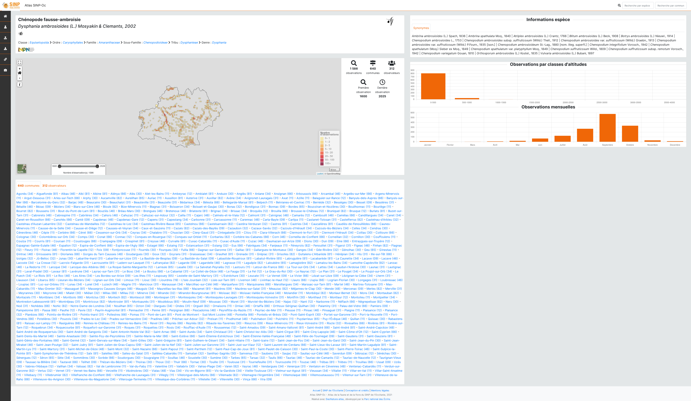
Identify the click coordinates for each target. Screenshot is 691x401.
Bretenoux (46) (176, 211)
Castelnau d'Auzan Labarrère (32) (39, 224)
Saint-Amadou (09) (253, 327)
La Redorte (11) (35, 267)
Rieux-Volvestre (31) (310, 323)
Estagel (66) (155, 245)
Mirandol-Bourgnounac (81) (197, 293)
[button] (19, 73)
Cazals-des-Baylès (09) (209, 228)
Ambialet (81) (204, 193)
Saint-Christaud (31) (219, 332)
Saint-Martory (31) (52, 349)
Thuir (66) (180, 362)
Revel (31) (157, 323)
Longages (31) (367, 280)
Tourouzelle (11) (286, 362)
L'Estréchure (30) (233, 275)
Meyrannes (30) (29, 293)
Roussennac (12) (225, 327)
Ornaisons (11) (222, 306)
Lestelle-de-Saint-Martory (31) (197, 275)
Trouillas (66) (364, 362)
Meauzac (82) (278, 288)
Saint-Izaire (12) (264, 340)
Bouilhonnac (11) (359, 206)
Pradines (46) (160, 319)
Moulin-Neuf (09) (194, 301)
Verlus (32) (45, 370)
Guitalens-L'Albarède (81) (315, 254)
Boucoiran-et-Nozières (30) (326, 206)
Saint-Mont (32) (118, 349)
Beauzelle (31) (167, 202)
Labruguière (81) (296, 258)
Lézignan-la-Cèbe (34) (357, 275)
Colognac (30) (26, 237)
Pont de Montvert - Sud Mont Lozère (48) (203, 314)
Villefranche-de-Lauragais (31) (135, 375)
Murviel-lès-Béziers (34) (264, 301)
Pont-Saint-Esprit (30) (306, 314)
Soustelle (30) (197, 357)
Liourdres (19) (168, 280)
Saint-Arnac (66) (164, 332)
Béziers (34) (62, 206)
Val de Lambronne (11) (111, 366)
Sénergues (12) (26, 357)
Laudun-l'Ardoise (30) (351, 267)
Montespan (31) (164, 297)
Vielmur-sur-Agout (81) (291, 370)
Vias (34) (175, 370)
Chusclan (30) (179, 232)
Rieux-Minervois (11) (279, 323)
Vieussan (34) (319, 370)
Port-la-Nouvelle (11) (374, 314)
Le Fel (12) (255, 271)
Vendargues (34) (272, 366)
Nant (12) (307, 301)
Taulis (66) (275, 357)
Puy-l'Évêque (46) (335, 319)
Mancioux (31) (149, 284)
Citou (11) (250, 232)
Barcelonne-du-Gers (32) (48, 202)
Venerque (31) (296, 366)
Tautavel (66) (69, 362)
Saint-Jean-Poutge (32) (52, 345)
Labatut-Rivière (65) (268, 258)
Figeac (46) (362, 245)
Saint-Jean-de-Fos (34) (294, 340)
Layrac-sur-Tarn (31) (105, 271)
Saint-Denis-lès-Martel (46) (35, 336)
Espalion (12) (68, 245)
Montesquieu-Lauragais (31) (224, 297)
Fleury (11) (32, 250)
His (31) (362, 254)
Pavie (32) (85, 310)
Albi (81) (84, 193)
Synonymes (421, 28)
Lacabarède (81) (322, 258)
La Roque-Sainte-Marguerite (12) (130, 267)
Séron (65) (47, 357)
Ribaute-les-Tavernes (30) (223, 323)
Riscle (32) (334, 323)
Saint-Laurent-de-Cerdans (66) (285, 345)
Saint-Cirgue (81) (288, 332)
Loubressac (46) (391, 280)
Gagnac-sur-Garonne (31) (215, 250)
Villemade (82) (228, 375)
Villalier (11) (339, 370)
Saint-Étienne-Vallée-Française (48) (267, 336)
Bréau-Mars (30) (129, 211)
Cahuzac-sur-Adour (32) (158, 215)
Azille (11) (303, 198)
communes (28, 185)
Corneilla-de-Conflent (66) (307, 237)
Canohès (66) (63, 219)
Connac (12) (123, 237)
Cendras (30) (379, 228)
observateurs (54, 185)
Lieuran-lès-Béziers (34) (74, 280)
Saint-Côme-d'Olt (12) (353, 332)
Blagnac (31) (158, 206)
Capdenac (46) (103, 219)
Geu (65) (370, 250)
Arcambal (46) (330, 193)
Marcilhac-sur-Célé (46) (202, 284)
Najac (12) (290, 301)
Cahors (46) (110, 215)
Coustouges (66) (85, 241)
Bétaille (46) (24, 206)
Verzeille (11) (114, 370)
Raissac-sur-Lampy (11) (40, 323)
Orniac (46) (242, 306)
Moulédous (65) (168, 301)
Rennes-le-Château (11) (99, 323)
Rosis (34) (173, 327)
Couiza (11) (23, 241)
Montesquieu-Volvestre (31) (265, 297)
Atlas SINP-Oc (35, 5)
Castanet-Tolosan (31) (322, 219)
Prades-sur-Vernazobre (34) (129, 319)
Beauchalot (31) (120, 202)
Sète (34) (63, 357)
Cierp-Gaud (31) (203, 232)
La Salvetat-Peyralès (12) (213, 267)
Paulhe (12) (67, 310)
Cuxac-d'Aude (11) (232, 241)
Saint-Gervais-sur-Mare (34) (108, 340)
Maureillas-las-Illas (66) (173, 288)
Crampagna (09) (111, 241)
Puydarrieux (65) (308, 319)
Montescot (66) (140, 297)
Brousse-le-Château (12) (307, 211)
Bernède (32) (322, 202)
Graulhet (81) (224, 254)
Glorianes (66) (70, 254)
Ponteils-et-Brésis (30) (272, 314)
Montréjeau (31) (69, 301)
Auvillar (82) (215, 198)
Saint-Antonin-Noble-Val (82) (130, 332)
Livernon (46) (247, 280)
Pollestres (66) (117, 314)
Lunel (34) (92, 284)
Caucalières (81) (322, 224)
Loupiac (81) (27, 284)
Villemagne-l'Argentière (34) (260, 375)
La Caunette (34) (347, 258)
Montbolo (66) (73, 297)
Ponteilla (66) (244, 314)
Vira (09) (266, 379)
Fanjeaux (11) (279, 245)
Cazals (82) (181, 228)
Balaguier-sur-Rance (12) (329, 198)
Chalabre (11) (158, 232)
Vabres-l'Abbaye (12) (39, 366)
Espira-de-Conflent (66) (96, 245)
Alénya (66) (118, 193)
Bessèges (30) (343, 202)
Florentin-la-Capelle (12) (77, 250)
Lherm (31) (383, 275)
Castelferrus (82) (351, 219)
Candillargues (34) (370, 215)
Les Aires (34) (82, 275)
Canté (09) (82, 219)
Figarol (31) (343, 245)
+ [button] (20, 68)
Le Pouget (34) (348, 271)
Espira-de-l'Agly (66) (130, 245)
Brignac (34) (219, 211)
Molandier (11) (293, 293)
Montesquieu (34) (190, 297)
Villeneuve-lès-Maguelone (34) (95, 379)
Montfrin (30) (296, 297)
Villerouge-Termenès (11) (135, 379)
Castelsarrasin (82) (220, 224)
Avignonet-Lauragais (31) (261, 198)
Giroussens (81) (46, 254)
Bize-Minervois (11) (134, 206)
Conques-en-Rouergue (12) (153, 237)
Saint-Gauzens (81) (380, 336)
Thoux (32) (162, 362)
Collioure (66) (385, 232)
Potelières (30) (47, 319)
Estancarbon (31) (197, 245)
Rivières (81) (376, 323)
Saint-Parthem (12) (199, 349)
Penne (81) (159, 310)
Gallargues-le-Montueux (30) (273, 250)
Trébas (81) (327, 362)
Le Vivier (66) (299, 275)
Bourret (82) (24, 211)
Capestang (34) (177, 219)
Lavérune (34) (79, 271)
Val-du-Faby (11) (140, 366)
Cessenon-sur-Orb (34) (111, 232)
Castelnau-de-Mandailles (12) (85, 224)
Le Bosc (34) (131, 271)
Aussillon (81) (174, 198)
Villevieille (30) (230, 379)
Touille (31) (216, 362)
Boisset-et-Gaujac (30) (208, 206)
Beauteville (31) (144, 202)
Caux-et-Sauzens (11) (156, 228)
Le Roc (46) (62, 275)
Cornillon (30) (360, 237)
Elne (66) (343, 241)
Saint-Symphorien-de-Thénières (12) (58, 353)
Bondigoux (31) (255, 206)
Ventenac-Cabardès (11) (365, 366)
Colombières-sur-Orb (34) (57, 237)
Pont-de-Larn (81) (160, 314)
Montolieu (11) (360, 297)
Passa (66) (49, 310)
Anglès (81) (244, 193)
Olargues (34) (163, 306)
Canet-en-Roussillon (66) (33, 219)
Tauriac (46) (294, 357)
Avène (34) (233, 198)
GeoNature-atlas (335, 399)
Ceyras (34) (138, 232)
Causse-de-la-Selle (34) (54, 228)
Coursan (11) (62, 241)
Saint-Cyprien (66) (384, 332)
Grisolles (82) (286, 254)
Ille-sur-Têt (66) (381, 254)
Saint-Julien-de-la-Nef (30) (163, 345)
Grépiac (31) (265, 254)
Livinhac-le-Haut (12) (274, 280)
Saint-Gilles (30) (141, 340)
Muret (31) (238, 301)
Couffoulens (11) (384, 237)
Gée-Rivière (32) (327, 250)
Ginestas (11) (388, 250)
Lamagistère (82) (301, 263)
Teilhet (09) (89, 362)
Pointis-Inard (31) (92, 314)
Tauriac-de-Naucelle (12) (359, 357)
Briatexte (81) (198, 211)
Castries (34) (299, 224)
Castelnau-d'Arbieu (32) (382, 219)
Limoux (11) (131, 280)
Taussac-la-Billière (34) (41, 362)
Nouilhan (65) (123, 306)
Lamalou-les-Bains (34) (331, 263)
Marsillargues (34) (286, 284)
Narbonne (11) (325, 301)
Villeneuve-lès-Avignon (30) (52, 379)
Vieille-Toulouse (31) (258, 370)
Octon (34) (143, 306)
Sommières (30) (84, 357)
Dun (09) (328, 241)
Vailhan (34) (65, 366)
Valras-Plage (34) (210, 366)
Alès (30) (135, 193)
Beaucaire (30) (97, 202)
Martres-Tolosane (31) (368, 284)
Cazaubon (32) (238, 228)
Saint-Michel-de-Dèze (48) (86, 349)
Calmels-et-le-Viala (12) (229, 215)
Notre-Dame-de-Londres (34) (91, 306)
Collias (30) (364, 232)
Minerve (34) (146, 293)
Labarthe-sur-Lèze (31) (121, 258)
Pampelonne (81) (27, 310)
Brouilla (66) (279, 211)
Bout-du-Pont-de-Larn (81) (76, 211)
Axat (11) (287, 198)
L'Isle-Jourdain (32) (194, 280)
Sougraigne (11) (154, 357)
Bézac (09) (43, 206)
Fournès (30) (147, 250)
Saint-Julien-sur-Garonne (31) (205, 345)
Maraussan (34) (172, 284)
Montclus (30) (95, 297)
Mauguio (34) (145, 288)
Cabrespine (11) (65, 215)
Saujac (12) (289, 353)
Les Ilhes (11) (142, 275)
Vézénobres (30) (137, 370)
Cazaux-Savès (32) (264, 228)
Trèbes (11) (345, 362)
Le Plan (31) (327, 271)
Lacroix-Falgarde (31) (74, 263)
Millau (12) (127, 293)
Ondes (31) (182, 306)
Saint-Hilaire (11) (239, 340)
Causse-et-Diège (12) (88, 228)
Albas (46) (68, 193)
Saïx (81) (92, 353)
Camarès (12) (301, 215)
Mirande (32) (166, 293)
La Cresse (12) (47, 263)
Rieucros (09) (254, 323)
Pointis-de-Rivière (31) (62, 314)
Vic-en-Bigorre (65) (198, 370)
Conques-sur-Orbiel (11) (191, 237)
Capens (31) (155, 219)
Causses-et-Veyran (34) (122, 228)
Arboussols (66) (307, 193)
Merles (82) (374, 288)
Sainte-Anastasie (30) (71, 336)
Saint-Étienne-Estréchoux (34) (219, 336)
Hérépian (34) (344, 254)
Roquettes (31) (154, 327)
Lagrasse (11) (232, 263)
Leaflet (320, 173)
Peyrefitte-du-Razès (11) (235, 310)
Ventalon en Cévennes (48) (327, 366)
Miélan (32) (92, 293)
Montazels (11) (26, 297)
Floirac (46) (49, 250)
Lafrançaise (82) (164, 263)
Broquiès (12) (259, 211)
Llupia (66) (317, 280)
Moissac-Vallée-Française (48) (260, 293)
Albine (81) (100, 193)
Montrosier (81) (118, 301)
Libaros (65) (46, 280)
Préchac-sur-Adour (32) (188, 319)
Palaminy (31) (327, 306)
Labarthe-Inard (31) (89, 258)
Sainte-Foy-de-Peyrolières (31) (110, 336)
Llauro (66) (299, 280)
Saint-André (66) (318, 327)
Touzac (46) (308, 362)
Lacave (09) (370, 258)
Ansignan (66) (283, 193)
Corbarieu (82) (220, 237)
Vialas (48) (159, 370)
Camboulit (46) (323, 215)
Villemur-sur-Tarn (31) (357, 375)
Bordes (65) (296, 206)
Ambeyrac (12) (182, 193)
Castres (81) (279, 224)
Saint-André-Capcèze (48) (376, 327)
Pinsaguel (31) (331, 310)
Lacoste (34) (25, 263)
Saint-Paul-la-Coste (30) (317, 349)
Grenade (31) (245, 254)
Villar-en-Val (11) (361, 370)
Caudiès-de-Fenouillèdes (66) (356, 224)
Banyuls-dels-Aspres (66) (366, 198)
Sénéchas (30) (386, 353)
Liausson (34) (25, 280)
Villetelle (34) (207, 379)
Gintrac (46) (24, 254)
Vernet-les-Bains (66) (88, 370)
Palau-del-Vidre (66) (353, 306)
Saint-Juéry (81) (82, 345)
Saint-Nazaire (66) (144, 349)
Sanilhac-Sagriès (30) (221, 353)
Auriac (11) (155, 198)
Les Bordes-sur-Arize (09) (113, 275)
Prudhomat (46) (237, 319)
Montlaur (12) (339, 297)
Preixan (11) (215, 319)
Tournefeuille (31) (260, 362)
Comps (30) (86, 237)
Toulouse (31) (236, 362)
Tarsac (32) (257, 357)
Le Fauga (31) (235, 271)
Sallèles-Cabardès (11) (167, 353)
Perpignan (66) (179, 310)
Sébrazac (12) (364, 353)
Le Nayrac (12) (306, 271)
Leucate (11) (256, 275)
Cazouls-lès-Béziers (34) (332, 228)
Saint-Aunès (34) (190, 332)
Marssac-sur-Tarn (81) (316, 284)
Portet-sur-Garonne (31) (340, 314)
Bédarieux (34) (190, 202)
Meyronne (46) (53, 293)
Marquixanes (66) (259, 284)
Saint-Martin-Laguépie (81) (367, 345)
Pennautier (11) (139, 310)
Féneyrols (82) (300, 245)
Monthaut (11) (317, 297)
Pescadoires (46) (204, 310)
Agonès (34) (24, 193)
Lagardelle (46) (209, 263)
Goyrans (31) (178, 254)
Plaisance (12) (372, 310)
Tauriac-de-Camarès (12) (322, 357)
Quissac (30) (376, 319)
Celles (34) (359, 228)
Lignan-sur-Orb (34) (107, 280)
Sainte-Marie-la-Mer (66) (151, 336)
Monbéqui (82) (316, 293)
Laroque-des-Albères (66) (87, 267)
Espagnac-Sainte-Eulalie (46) (36, 245)
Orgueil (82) (201, 306)
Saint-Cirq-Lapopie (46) (319, 332)
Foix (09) (103, 250)
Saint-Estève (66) (183, 336)
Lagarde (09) (187, 263)
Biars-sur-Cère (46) (87, 206)
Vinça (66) (250, 379)
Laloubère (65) (276, 263)
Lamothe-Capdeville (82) (368, 263)
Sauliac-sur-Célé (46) (314, 353)
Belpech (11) (265, 202)
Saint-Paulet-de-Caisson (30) (278, 349)
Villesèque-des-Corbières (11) (175, 379)
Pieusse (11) (293, 310)
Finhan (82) (380, 245)
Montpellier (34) (384, 297)
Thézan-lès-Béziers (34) (116, 362)
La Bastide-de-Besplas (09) (158, 258)
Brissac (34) (239, 211)
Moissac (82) (228, 293)
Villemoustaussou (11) (324, 375)
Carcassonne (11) (225, 219)
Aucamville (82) (111, 198)
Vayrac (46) (250, 366)
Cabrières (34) (89, 215)
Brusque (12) (358, 211)
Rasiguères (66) (70, 323)
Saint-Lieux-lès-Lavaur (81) (328, 345)
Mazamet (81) (201, 288)
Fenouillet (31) (323, 245)
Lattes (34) (325, 267)
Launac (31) (377, 267)
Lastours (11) (241, 267)
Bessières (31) (384, 202)
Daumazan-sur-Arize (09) (284, 241)
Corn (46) (279, 237)
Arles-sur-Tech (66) (67, 198)
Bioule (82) (110, 206)
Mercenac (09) (353, 288)
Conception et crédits (357, 390)
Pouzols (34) (69, 319)
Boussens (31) (45, 211)
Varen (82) (232, 366)
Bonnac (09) (277, 206)
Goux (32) (159, 254)
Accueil (316, 390)
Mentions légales (380, 390)
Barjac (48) (75, 202)
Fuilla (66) (188, 250)
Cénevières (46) (27, 232)
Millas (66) (110, 293)
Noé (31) (22, 306)
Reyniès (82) (194, 323)
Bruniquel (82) (336, 211)
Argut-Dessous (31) (37, 198)
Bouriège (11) (382, 206)
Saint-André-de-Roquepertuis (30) (39, 332)
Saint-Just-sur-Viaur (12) (244, 345)
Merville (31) (393, 288)
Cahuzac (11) (130, 215)
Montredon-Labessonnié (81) (36, 301)
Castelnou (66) (194, 224)
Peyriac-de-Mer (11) (268, 310)
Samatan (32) (194, 353)
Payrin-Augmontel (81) (110, 310)
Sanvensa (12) (248, 353)
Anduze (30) (225, 193)
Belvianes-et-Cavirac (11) (293, 202)
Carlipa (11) (296, 219)
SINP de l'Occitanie (333, 390)
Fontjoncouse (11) (124, 250)
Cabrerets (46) (41, 215)
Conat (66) (104, 237)
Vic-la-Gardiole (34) (228, 370)
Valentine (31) (164, 366)
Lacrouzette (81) (103, 263)
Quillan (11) (357, 319)
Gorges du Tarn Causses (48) (103, 254)
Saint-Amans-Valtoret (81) (286, 327)
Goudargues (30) (137, 254)
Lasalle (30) (185, 267)
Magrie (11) (128, 284)
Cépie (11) (48, 232)
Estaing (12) (175, 245)
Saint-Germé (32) (74, 340)
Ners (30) (392, 301)
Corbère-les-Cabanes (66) (251, 237)
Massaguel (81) (75, 288)
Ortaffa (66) (261, 306)
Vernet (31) (63, 370)
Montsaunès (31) (143, 301)
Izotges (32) (24, 258)
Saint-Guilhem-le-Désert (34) (205, 340)
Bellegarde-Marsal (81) (238, 202)
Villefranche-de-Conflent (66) (91, 375)
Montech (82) (117, 297)
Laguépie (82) (253, 263)
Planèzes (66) (34, 314)
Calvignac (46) (279, 215)
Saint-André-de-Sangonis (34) (87, 332)
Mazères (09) (223, 288)
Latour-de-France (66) (268, 267)
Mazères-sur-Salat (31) (250, 288)
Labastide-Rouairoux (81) (234, 258)
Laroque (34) (58, 267)
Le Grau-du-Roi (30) (279, 271)
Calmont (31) (257, 215)
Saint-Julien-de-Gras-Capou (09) (118, 345)
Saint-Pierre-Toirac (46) (353, 349)
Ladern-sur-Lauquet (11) (134, 263)
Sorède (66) (106, 357)
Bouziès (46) (106, 211)
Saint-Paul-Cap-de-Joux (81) (235, 349)
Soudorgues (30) (129, 357)
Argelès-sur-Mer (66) (358, 193)
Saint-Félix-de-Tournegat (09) (314, 336)
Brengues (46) (153, 211)
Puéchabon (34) (262, 319)
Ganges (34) (304, 250)
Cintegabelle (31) (229, 232)
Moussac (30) (218, 301)
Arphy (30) (90, 198)
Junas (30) (66, 258)
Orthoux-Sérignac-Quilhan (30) (294, 306)
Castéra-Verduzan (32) (252, 224)
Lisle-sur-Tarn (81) (223, 280)
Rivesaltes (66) (354, 323)
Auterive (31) (195, 198)
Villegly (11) (166, 375)
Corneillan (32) (338, 237)
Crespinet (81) (134, 241)
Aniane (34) (263, 193)
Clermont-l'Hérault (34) (338, 232)
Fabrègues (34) (256, 245)
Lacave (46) (389, 258)
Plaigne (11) (352, 310)
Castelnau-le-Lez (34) (123, 224)
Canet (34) (394, 215)
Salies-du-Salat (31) (135, 353)
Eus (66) (237, 245)
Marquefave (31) (233, 284)
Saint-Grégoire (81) (169, 340)
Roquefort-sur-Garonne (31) (102, 327)
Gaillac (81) (243, 250)
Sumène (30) (219, 357)
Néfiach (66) (346, 301)
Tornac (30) (198, 362)
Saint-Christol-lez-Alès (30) (254, 332)
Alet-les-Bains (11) (157, 193)
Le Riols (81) (42, 275)
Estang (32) (221, 245)
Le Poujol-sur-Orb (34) (376, 271)
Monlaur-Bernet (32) (343, 293)
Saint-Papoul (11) (172, 349)
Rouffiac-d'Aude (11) (197, 327)
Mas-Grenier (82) (50, 288)
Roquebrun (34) (42, 327)
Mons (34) (367, 293)
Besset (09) (364, 202)
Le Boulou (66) (153, 271)
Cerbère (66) (66, 232)
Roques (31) (132, 327)
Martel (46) (342, 284)
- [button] (20, 78)
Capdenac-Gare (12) (130, 219)
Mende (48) (332, 288)
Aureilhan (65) (134, 198)
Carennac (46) (250, 219)
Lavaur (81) (59, 271)
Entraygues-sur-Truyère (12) (371, 241)
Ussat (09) (383, 362)
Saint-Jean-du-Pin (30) (365, 340)
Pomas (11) (137, 314)
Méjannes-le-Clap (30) (306, 288)
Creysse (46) (156, 241)
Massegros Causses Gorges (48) (110, 288)
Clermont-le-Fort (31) (304, 232)
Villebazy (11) (33, 375)
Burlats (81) (377, 211)
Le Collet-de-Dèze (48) (207, 271)
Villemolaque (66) (295, 375)
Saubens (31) (270, 353)
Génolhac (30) (351, 250)
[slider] (59, 166)
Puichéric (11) (285, 319)
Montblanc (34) (49, 297)
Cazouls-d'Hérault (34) (296, 228)
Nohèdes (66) (40, 306)
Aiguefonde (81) (47, 193)
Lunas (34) (74, 284)
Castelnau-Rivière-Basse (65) (161, 224)
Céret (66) (85, 232)
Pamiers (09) (379, 306)
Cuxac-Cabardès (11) (203, 241)
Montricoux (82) (94, 301)
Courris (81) (43, 241)
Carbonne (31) (201, 219)
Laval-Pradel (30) (36, 271)
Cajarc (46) (202, 215)
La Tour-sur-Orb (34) (301, 267)
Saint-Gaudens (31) (351, 336)
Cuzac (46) (255, 241)
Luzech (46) (110, 284)
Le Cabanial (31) (177, 271)
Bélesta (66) (211, 202)
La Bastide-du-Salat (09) (197, 258)
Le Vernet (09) (277, 275)
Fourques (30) (168, 250)
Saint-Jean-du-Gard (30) (329, 340)
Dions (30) (311, 241)
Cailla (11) (184, 215)
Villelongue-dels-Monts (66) (196, 375)
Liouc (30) (149, 280)
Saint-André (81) (344, 327)
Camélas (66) (346, 215)
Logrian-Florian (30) (341, 280)
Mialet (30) (73, 293)
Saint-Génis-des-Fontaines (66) (37, 340)
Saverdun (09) (342, 353)
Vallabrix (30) (185, 366)
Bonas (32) (234, 206)
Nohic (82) (60, 306)
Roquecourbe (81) (68, 327)
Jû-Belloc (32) (46, 258)
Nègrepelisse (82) (370, 301)
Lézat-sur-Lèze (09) (325, 275)
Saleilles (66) (110, 353)
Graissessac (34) (201, 254)
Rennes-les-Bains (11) (132, 323)
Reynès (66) (175, 323)
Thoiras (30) (144, 362)
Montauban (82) (388, 293)
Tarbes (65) (239, 357)
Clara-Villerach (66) (273, 232)
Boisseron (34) (180, 206)
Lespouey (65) (164, 275)
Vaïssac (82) (84, 366)
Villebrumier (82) (56, 375)
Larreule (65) (165, 267)
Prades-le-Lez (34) (94, 319)
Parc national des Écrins (377, 399)
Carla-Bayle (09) (274, 219)
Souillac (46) (176, 357)
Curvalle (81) (177, 241)
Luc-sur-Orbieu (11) (51, 284)
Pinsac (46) (311, 310)
